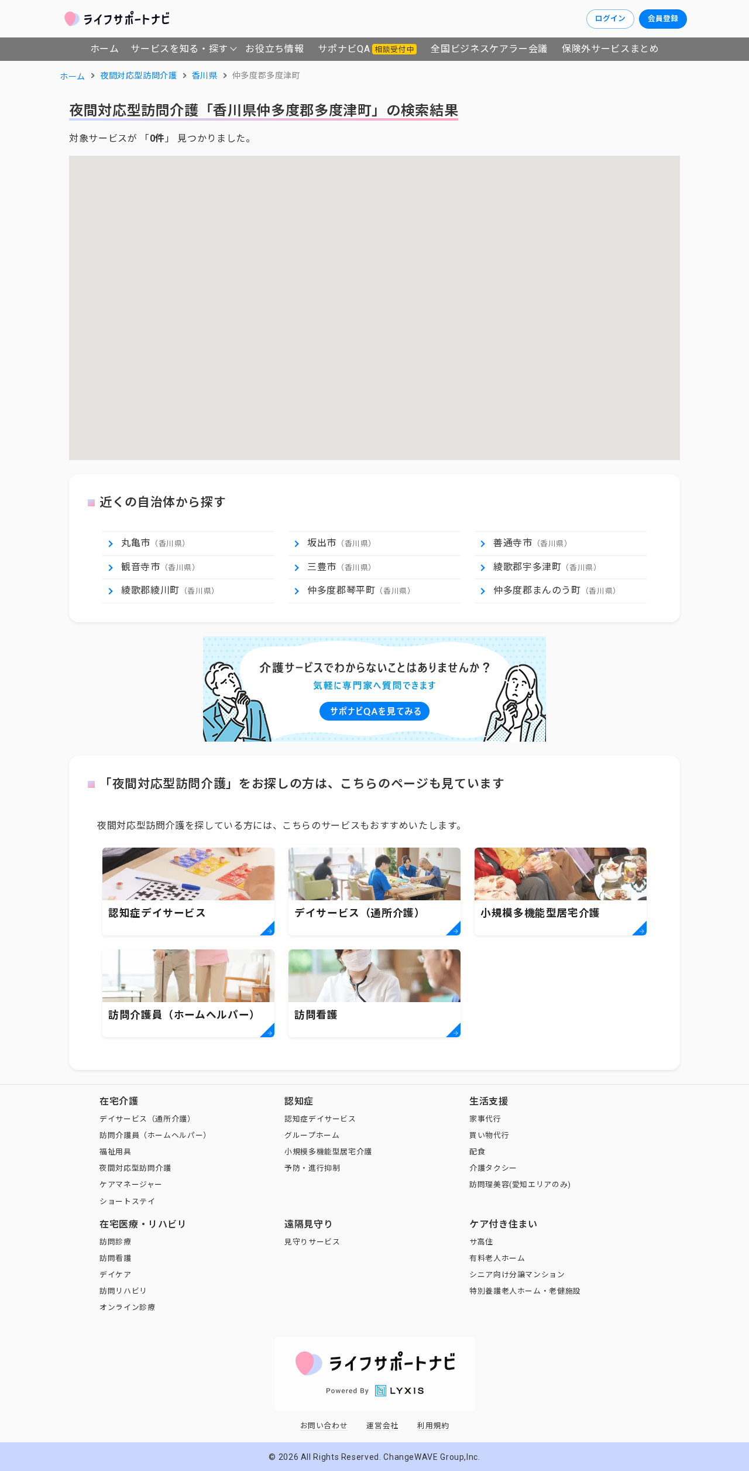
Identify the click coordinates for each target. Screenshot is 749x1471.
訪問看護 (115, 1258)
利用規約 (433, 1425)
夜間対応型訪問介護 (135, 1168)
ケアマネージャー (131, 1184)
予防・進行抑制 (312, 1168)
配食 (477, 1151)
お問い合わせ (324, 1425)
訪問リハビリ (123, 1291)
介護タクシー (493, 1168)
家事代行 (485, 1119)
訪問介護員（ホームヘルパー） (155, 1135)
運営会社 (382, 1425)
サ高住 (481, 1241)
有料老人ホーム (497, 1258)
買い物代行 (489, 1135)
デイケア (115, 1274)
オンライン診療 (127, 1307)
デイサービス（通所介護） (147, 1119)
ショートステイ (127, 1201)
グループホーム (311, 1135)
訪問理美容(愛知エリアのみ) (520, 1184)
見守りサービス (312, 1241)
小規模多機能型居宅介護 (328, 1151)
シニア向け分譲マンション (517, 1274)
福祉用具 (115, 1151)
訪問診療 (115, 1241)
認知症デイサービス (320, 1119)
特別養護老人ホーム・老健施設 (525, 1291)
